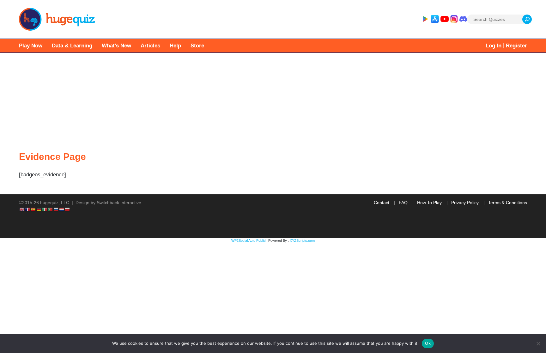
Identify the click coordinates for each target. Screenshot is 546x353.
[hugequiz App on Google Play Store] (425, 19)
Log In (493, 46)
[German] (39, 209)
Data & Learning (72, 46)
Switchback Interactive (119, 202)
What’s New (116, 46)
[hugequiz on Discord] (463, 19)
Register (516, 46)
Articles (150, 46)
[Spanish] (33, 209)
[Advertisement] (273, 100)
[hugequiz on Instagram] (454, 19)
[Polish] (67, 209)
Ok (428, 343)
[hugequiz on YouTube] (444, 19)
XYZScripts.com (302, 240)
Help (175, 46)
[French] (28, 209)
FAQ (403, 202)
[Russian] (56, 209)
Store (197, 46)
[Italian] (45, 209)
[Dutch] (62, 209)
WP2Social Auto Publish (249, 240)
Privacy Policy (465, 202)
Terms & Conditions (507, 202)
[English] (22, 209)
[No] (538, 343)
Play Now (30, 46)
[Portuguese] (50, 209)
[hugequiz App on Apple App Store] (435, 19)
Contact (381, 202)
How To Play (429, 202)
